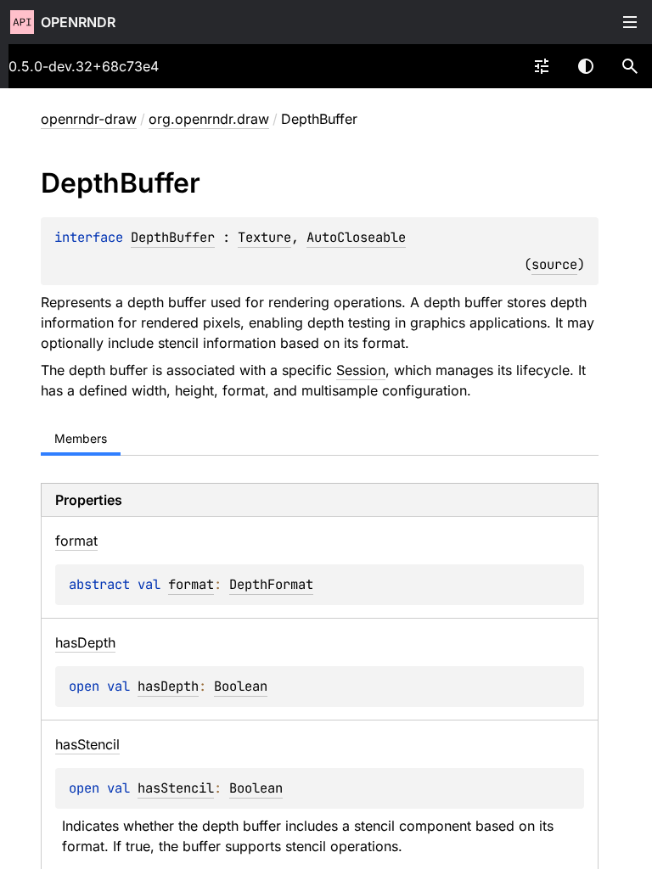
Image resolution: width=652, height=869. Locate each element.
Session (360, 370)
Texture (264, 237)
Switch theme (586, 66)
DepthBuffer (173, 237)
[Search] (630, 66)
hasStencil (176, 788)
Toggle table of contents (630, 22)
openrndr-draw (89, 118)
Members (80, 438)
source (554, 264)
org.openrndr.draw (209, 118)
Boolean (240, 686)
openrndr (78, 22)
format (191, 584)
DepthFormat (271, 584)
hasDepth (168, 686)
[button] (630, 66)
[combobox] (542, 66)
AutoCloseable (356, 237)
